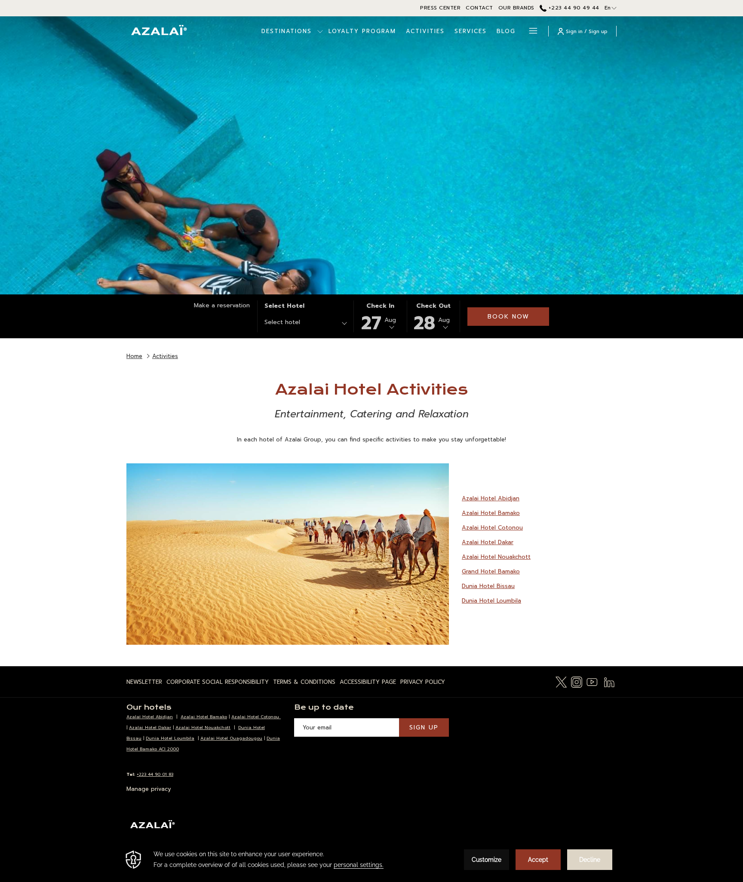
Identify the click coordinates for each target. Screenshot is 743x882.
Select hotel (284, 305)
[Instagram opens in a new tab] (576, 681)
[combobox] (305, 323)
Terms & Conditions (304, 682)
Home (134, 356)
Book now (508, 316)
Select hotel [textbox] (282, 322)
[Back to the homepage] (158, 31)
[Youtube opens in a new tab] (592, 681)
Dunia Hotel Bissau (488, 586)
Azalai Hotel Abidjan (490, 498)
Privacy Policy (422, 682)
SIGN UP (424, 727)
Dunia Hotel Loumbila (491, 601)
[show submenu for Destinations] (320, 31)
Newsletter (144, 682)
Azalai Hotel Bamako (491, 513)
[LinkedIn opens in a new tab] (609, 681)
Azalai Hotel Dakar (487, 542)
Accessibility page (368, 682)
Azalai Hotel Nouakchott (496, 557)
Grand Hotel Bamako (491, 571)
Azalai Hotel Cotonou (492, 528)
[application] (371, 859)
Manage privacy (148, 789)
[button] (380, 316)
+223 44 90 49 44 (573, 8)
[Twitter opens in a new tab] (561, 681)
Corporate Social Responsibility (217, 682)
